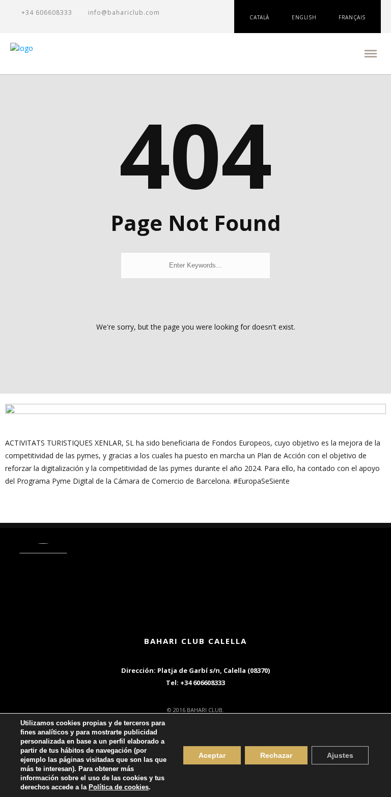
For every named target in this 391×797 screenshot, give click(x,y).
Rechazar (276, 755)
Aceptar (212, 755)
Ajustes (340, 755)
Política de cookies (119, 787)
